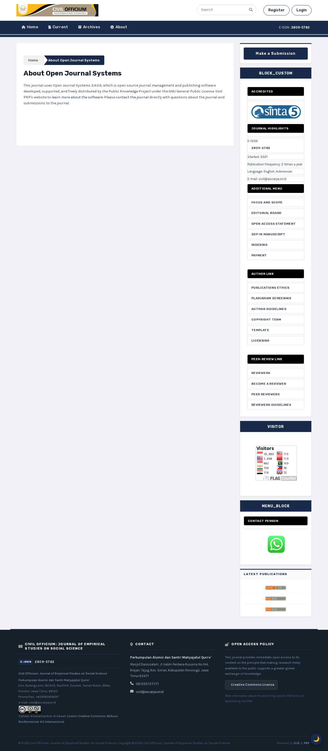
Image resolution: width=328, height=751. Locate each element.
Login (301, 10)
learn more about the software (77, 97)
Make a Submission (275, 53)
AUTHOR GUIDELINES (268, 309)
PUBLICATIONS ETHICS (270, 287)
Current (60, 27)
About (121, 27)
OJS (297, 743)
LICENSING (260, 340)
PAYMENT (259, 255)
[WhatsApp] (276, 544)
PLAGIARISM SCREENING (271, 298)
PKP (307, 743)
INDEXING (259, 245)
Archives (91, 27)
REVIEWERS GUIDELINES (271, 405)
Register (276, 10)
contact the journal (132, 97)
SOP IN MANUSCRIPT (268, 234)
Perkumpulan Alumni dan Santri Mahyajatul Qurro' (54, 680)
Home (32, 27)
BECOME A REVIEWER (268, 384)
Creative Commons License (252, 685)
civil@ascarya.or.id (149, 692)
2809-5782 (260, 148)
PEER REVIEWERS (265, 394)
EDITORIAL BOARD (266, 213)
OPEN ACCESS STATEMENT (273, 224)
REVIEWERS (260, 373)
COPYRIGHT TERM (266, 319)
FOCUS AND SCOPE (266, 202)
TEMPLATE (260, 330)
